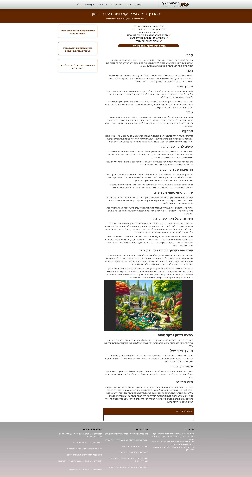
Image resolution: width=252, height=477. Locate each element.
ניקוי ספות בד (116, 4)
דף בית (139, 4)
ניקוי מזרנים (89, 4)
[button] (106, 411)
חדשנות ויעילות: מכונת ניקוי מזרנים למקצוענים (84, 449)
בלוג (79, 4)
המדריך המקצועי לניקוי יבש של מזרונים (87, 443)
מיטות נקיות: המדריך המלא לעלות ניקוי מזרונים (84, 455)
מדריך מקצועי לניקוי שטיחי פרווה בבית (133, 446)
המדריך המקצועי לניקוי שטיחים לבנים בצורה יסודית (128, 467)
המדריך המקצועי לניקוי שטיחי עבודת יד (133, 452)
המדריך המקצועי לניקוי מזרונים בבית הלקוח (85, 470)
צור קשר (128, 4)
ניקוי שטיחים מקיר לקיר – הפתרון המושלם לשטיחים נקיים (126, 434)
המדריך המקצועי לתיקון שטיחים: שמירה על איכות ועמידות (126, 440)
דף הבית (143, 19)
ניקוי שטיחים (102, 4)
